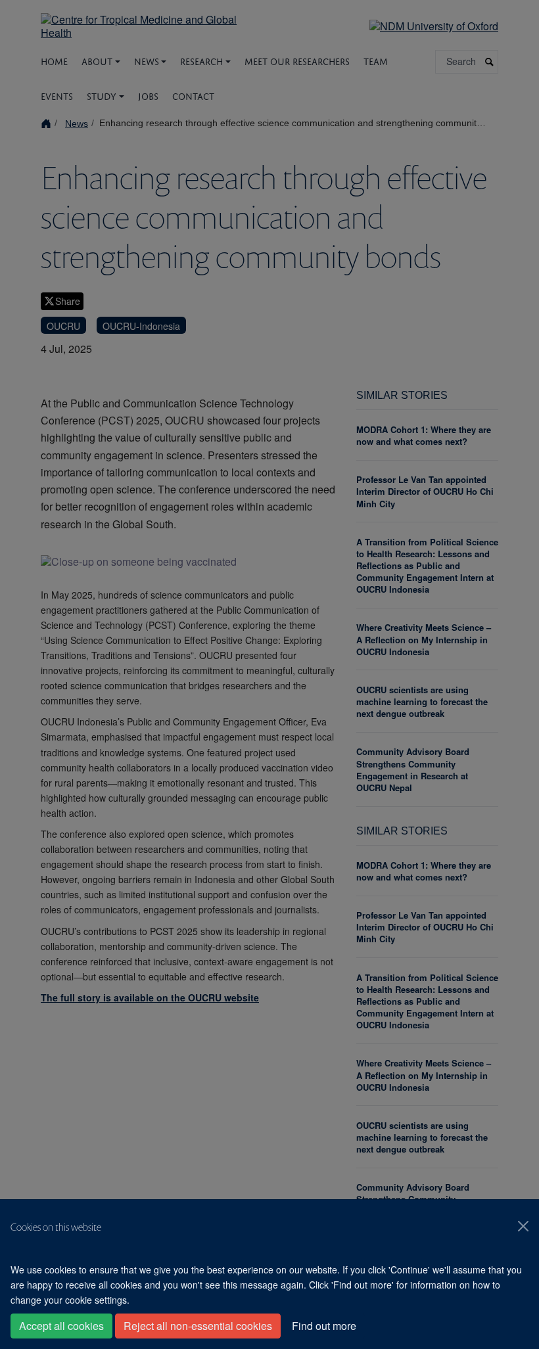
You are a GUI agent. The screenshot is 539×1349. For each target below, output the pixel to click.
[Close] (523, 1226)
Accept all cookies (61, 1325)
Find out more (324, 1325)
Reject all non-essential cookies (198, 1325)
